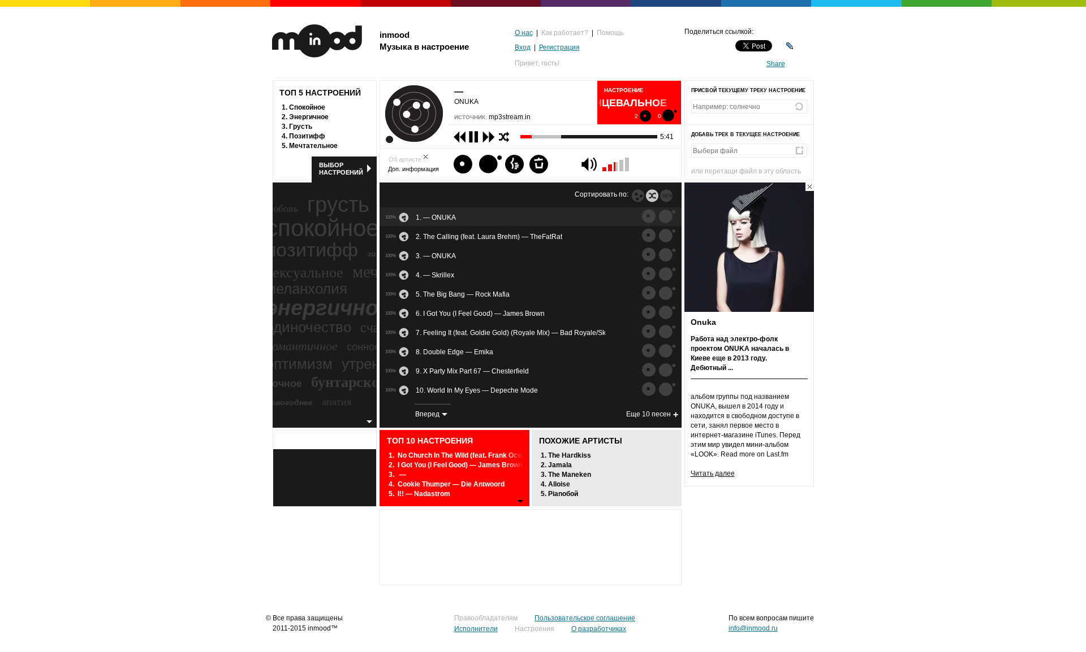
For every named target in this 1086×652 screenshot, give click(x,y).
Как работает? (564, 33)
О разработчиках (598, 629)
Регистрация (559, 47)
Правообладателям (486, 618)
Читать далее (713, 473)
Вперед (427, 414)
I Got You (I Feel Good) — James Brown (460, 465)
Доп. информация (413, 169)
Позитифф (307, 136)
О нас (524, 33)
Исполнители (476, 629)
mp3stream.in (510, 117)
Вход (523, 47)
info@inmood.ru (753, 628)
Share (775, 64)
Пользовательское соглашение (585, 618)
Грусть (300, 127)
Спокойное (307, 107)
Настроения (534, 629)
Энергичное (309, 117)
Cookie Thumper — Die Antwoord (451, 484)
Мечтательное (313, 146)
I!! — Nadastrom (424, 494)
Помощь (610, 33)
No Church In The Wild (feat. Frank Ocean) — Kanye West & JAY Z (503, 455)
